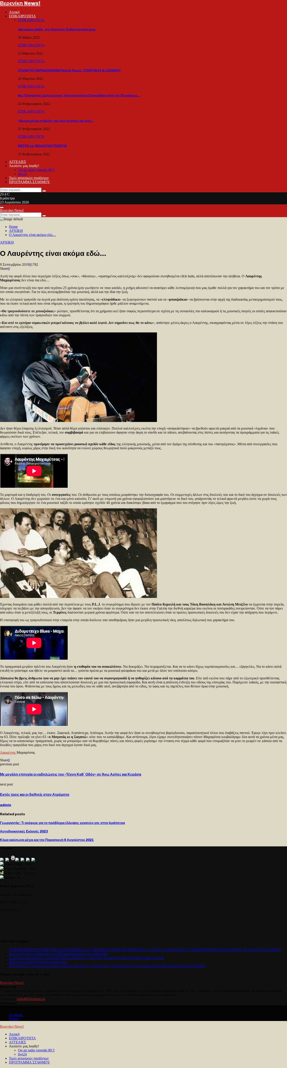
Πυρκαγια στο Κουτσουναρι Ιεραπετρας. (38, 962)
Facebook (16, 1015)
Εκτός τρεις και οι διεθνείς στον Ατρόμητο (34, 794)
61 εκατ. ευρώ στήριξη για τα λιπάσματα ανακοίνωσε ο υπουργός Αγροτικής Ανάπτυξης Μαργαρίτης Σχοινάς (86, 958)
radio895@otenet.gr (31, 999)
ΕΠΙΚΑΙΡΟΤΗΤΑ (22, 16)
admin (5, 805)
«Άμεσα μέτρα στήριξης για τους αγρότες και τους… (56, 121)
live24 (22, 174)
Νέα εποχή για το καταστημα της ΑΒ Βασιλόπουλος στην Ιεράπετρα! (58, 954)
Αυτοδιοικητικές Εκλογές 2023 (24, 831)
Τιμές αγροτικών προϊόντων (29, 178)
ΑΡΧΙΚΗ (7, 242)
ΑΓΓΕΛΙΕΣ (17, 162)
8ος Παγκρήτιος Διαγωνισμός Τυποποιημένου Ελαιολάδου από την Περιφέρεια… (79, 95)
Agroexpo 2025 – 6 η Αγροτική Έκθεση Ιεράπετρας (57, 29)
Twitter (14, 1019)
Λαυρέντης (8, 752)
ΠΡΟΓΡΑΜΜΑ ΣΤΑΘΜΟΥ (29, 182)
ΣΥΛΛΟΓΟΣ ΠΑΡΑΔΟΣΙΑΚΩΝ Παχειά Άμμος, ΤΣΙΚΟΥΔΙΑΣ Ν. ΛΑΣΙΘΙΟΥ (69, 70)
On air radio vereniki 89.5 (36, 170)
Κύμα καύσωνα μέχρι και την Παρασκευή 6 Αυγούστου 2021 (47, 840)
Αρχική (14, 12)
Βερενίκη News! (20, 3)
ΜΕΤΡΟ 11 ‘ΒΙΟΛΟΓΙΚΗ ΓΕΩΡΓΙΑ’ (42, 146)
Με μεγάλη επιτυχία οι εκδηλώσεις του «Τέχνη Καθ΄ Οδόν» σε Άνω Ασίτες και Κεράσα (70, 774)
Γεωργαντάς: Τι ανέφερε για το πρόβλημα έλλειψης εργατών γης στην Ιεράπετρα (62, 823)
